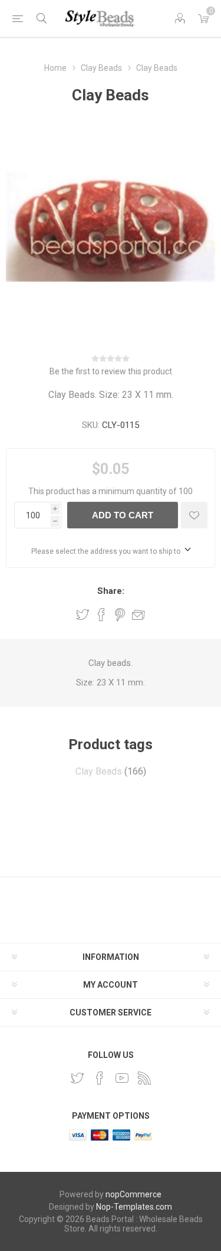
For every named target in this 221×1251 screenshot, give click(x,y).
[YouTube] (122, 1078)
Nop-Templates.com (134, 1206)
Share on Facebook (101, 614)
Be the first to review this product (111, 371)
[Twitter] (77, 1078)
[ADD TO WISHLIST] (194, 515)
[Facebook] (99, 1078)
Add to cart (122, 515)
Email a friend (138, 614)
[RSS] (144, 1078)
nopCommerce (133, 1194)
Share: (110, 591)
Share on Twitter (82, 614)
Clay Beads (98, 771)
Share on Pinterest (120, 614)
